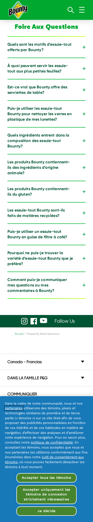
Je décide (46, 511)
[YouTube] (43, 320)
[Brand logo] (18, 10)
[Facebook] (34, 321)
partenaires (14, 408)
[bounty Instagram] (24, 321)
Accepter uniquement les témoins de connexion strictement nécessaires (46, 494)
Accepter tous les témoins (46, 478)
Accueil (19, 333)
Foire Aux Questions (46, 28)
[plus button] (84, 47)
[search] (70, 10)
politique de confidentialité (52, 442)
